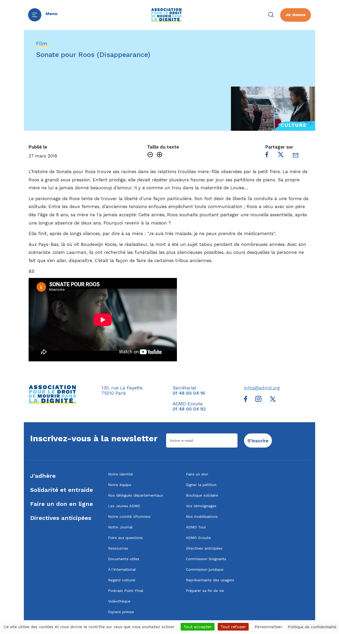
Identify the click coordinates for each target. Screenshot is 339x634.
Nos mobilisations (202, 516)
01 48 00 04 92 (189, 409)
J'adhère (43, 476)
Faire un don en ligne (61, 504)
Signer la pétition (201, 485)
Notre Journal (120, 527)
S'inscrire (258, 440)
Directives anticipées (60, 518)
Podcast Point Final (125, 590)
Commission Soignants (206, 559)
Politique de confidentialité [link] (312, 627)
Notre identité (120, 474)
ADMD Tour (196, 527)
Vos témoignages (201, 506)
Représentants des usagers (210, 580)
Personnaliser (268, 626)
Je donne (296, 14)
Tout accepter (197, 626)
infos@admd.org (262, 387)
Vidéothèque (119, 601)
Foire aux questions (125, 538)
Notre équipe (119, 485)
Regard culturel (121, 580)
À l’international (122, 569)
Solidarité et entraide (61, 490)
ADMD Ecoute (198, 538)
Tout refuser (233, 626)
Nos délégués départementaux (135, 495)
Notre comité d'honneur (129, 516)
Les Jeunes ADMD (124, 506)
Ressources (118, 548)
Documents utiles (123, 559)
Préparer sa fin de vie (205, 590)
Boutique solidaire (202, 495)
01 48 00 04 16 (189, 393)
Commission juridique (205, 569)
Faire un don (197, 474)
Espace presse (121, 612)
